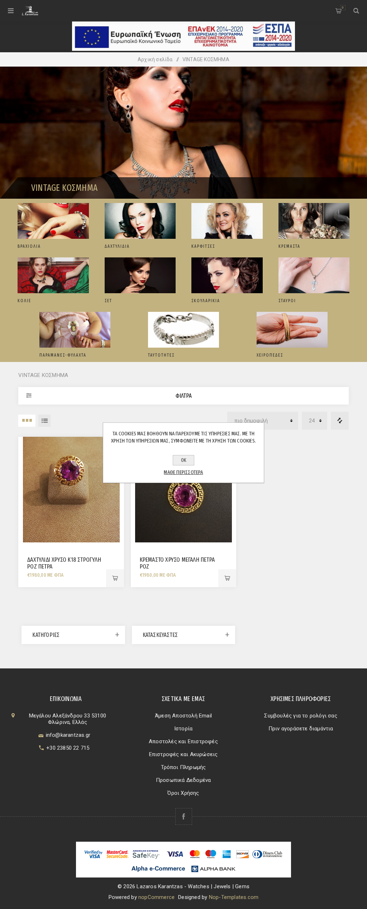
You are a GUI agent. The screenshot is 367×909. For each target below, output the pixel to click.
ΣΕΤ (108, 300)
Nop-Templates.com (233, 897)
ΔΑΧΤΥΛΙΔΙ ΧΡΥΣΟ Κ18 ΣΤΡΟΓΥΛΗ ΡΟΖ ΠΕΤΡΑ (64, 563)
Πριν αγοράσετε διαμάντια (300, 728)
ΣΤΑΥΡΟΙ (287, 300)
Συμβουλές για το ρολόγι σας (300, 715)
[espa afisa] (183, 49)
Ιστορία (183, 728)
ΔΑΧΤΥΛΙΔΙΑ (117, 246)
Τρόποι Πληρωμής (183, 767)
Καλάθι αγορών (342, 7)
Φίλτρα (184, 395)
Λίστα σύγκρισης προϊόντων (340, 421)
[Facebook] (183, 816)
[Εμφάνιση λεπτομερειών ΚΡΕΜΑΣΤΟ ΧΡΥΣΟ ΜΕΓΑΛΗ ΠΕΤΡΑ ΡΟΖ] (184, 489)
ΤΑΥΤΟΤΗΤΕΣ (161, 355)
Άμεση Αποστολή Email (183, 715)
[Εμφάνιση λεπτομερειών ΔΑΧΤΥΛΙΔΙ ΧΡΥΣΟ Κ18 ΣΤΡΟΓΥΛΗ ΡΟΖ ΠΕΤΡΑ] (71, 489)
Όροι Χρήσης (183, 793)
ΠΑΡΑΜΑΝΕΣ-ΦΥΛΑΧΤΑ (62, 355)
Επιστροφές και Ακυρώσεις (183, 754)
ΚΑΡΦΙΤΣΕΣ (203, 246)
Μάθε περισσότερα (183, 472)
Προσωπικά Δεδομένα (183, 780)
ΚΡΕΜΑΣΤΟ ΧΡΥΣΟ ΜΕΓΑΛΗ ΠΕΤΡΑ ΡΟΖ (177, 563)
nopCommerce (156, 897)
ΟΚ (183, 460)
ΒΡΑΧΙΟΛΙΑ (29, 246)
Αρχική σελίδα (155, 59)
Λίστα (44, 421)
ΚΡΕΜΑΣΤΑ (289, 246)
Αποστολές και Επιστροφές (183, 741)
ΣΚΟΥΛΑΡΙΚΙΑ (205, 300)
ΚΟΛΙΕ (24, 300)
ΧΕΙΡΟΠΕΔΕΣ (270, 355)
